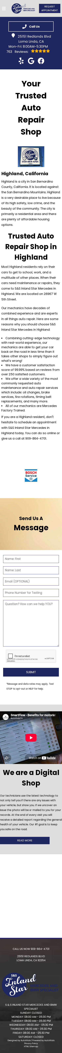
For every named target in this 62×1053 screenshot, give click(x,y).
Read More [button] (24, 840)
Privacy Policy (31, 1043)
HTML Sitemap (31, 1046)
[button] (21, 61)
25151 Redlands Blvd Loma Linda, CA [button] (34, 39)
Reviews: (17, 51)
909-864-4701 (40, 949)
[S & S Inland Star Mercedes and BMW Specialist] (24, 8)
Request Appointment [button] (49, 8)
